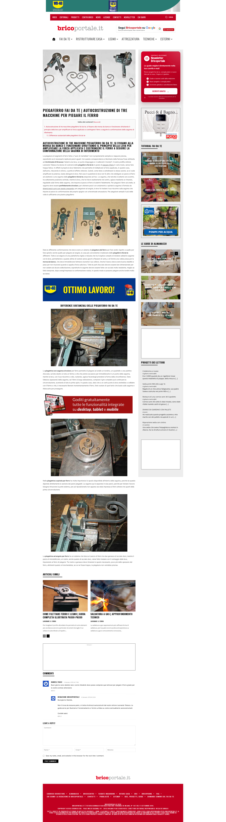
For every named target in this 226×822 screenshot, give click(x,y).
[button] (169, 17)
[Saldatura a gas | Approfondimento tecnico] (113, 596)
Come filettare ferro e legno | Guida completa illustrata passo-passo (64, 615)
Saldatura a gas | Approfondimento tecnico (112, 615)
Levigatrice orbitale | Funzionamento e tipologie (160, 314)
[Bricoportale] (80, 28)
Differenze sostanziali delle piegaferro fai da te (66, 135)
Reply (53, 691)
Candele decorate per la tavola (161, 189)
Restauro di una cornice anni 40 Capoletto (159, 397)
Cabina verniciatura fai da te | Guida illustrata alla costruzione (160, 163)
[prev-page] (44, 636)
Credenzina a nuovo (150, 371)
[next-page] (48, 636)
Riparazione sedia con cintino (154, 422)
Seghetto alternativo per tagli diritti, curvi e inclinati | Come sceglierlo (161, 287)
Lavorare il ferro (49, 621)
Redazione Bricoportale (69, 697)
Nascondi (97, 122)
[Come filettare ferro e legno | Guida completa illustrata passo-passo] (65, 596)
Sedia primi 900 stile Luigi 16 (154, 384)
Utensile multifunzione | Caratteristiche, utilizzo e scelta (161, 261)
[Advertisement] (89, 658)
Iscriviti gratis (158, 91)
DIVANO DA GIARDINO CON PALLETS (157, 409)
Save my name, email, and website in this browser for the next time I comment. (75, 756)
